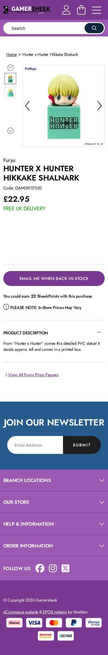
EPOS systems (55, 612)
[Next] (99, 105)
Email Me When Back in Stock (54, 278)
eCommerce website (20, 612)
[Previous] (27, 105)
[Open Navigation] (97, 10)
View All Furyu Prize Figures (33, 375)
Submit (82, 445)
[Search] (94, 28)
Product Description (25, 333)
